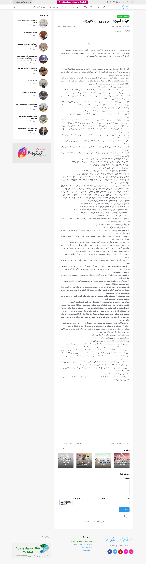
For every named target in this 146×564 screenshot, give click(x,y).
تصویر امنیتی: (72, 498)
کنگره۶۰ (125, 26)
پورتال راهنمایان (53, 7)
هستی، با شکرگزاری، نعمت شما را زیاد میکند (26, 105)
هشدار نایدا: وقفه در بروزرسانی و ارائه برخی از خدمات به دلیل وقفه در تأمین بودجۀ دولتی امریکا (65, 459)
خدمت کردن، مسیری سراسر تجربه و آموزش (27, 21)
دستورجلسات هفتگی (86, 550)
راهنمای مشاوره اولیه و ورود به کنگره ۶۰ (80, 541)
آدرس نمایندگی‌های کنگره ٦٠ (22, 2)
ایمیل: (98, 498)
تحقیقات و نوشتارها (88, 7)
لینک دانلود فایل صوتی (95, 44)
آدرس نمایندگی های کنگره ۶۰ (83, 544)
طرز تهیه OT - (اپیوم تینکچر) (84, 463)
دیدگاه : (119, 478)
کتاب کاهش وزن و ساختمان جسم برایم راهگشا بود (27, 129)
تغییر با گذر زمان (32, 80)
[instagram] (107, 1)
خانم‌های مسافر (65, 7)
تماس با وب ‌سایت (86, 547)
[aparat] (131, 551)
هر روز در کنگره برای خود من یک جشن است (28, 117)
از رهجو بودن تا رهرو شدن (29, 92)
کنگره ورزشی (76, 7)
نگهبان (98, 7)
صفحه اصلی (106, 7)
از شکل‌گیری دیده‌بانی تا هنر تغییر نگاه (27, 45)
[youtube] (116, 1)
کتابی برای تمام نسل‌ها (30, 32)
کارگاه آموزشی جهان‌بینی (123, 16)
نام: (122, 498)
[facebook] (109, 551)
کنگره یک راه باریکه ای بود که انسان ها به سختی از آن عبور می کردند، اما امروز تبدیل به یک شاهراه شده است (26, 58)
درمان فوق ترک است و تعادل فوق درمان (27, 69)
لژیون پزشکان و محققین (39, 7)
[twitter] (113, 1)
